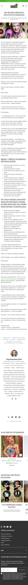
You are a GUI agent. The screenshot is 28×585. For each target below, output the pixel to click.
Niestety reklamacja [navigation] (6, 534)
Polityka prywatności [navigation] (6, 540)
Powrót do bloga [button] (15, 421)
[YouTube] (7, 526)
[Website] (12, 398)
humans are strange (18, 337)
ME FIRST (13, 339)
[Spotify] (10, 526)
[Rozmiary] (20, 455)
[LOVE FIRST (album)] (12, 446)
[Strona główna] (14, 5)
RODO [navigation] (2, 542)
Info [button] (2, 550)
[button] (2, 6)
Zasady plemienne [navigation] (5, 538)
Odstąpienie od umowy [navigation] (6, 536)
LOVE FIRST (6, 339)
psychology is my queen (14, 341)
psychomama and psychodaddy (14, 343)
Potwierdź (22, 569)
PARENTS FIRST (21, 339)
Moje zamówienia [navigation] (5, 545)
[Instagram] (15, 398)
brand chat (7, 337)
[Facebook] (4, 526)
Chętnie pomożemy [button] (7, 530)
